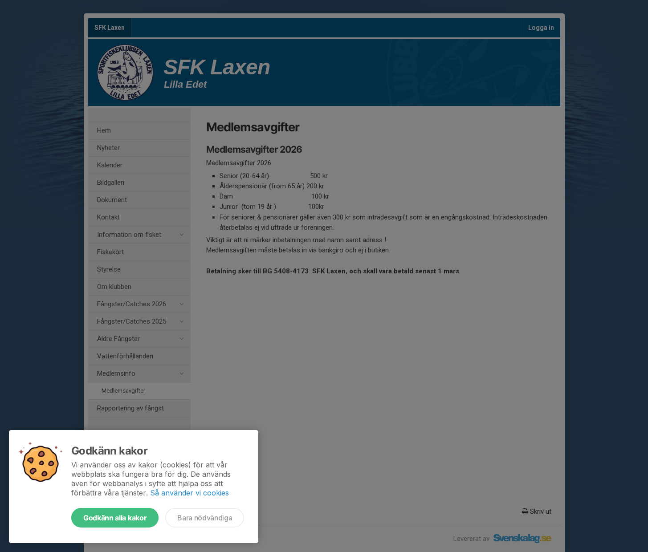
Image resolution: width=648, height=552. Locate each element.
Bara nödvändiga (204, 517)
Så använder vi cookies (189, 492)
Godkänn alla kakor (115, 517)
